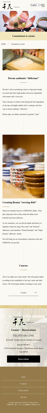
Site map (23, 397)
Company (23, 384)
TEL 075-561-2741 (23, 335)
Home (24, 377)
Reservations (23, 359)
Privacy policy (23, 390)
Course (23, 293)
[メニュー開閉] (43, 5)
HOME (3, 44)
